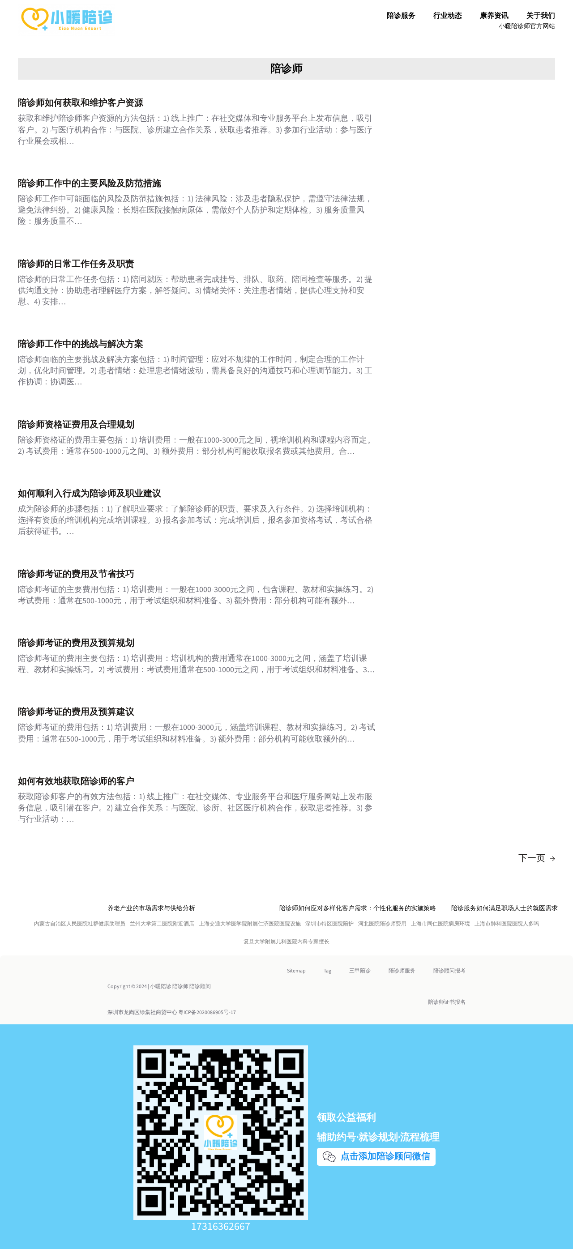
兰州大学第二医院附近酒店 (162, 924)
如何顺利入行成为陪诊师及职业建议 (89, 493)
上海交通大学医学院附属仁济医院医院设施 (250, 924)
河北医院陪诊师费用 (382, 924)
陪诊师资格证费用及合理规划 (76, 424)
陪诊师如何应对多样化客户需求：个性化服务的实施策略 (357, 908)
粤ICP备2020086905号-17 (207, 1012)
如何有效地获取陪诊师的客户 (76, 781)
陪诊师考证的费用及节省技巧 (76, 574)
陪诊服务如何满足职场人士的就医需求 (504, 908)
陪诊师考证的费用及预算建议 (76, 712)
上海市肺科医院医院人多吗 (507, 924)
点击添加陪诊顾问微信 (384, 1156)
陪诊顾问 (200, 986)
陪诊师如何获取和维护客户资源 (80, 103)
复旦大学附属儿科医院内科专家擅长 (286, 942)
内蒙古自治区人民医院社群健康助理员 (79, 924)
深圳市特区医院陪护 (329, 924)
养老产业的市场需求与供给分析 (151, 908)
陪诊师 (286, 69)
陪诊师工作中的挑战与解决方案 (80, 344)
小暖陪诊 (160, 986)
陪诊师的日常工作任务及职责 (76, 264)
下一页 (536, 858)
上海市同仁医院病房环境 (440, 924)
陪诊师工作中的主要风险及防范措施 (89, 183)
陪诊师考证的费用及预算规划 (76, 643)
